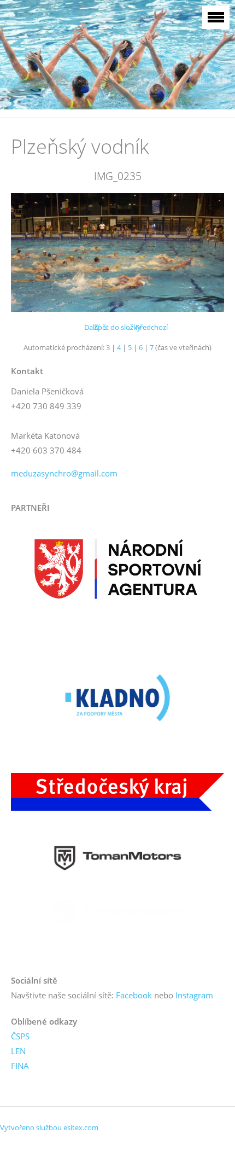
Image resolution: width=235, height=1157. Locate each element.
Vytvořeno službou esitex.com (49, 1127)
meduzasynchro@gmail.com (64, 473)
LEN (18, 1050)
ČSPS (20, 1036)
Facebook (134, 995)
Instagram (194, 995)
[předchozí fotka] (28, 252)
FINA (20, 1065)
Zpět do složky (117, 327)
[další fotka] (206, 252)
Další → (96, 327)
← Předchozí (147, 327)
